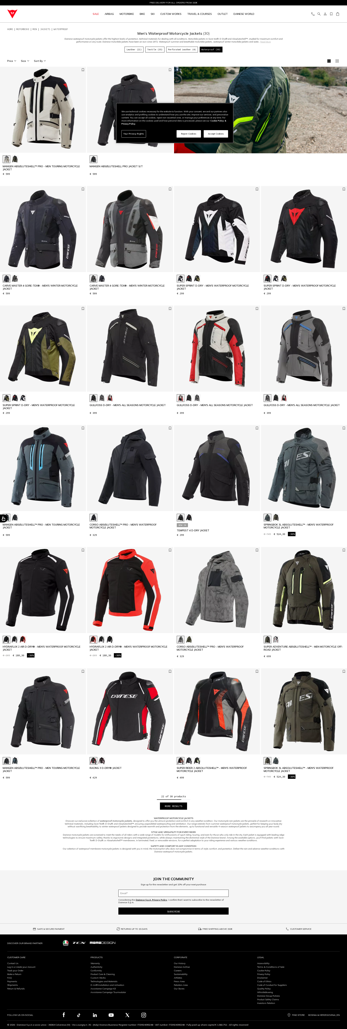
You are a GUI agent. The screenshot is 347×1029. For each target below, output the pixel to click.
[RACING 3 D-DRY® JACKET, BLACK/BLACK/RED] (93, 761)
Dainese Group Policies (268, 995)
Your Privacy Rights (133, 134)
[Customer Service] (313, 14)
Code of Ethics (264, 981)
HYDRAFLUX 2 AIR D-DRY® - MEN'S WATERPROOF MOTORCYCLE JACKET (41, 648)
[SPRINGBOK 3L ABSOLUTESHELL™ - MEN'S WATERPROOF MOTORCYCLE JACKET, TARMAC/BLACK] (275, 517)
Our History (179, 963)
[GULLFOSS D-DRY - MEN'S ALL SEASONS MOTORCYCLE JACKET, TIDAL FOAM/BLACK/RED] (109, 398)
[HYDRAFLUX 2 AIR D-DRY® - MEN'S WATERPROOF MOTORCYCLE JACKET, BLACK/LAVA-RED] (23, 639)
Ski (153, 14)
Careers (178, 970)
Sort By (38, 61)
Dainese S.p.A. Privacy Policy (151, 899)
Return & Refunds (16, 988)
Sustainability (180, 974)
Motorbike (127, 14)
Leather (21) (134, 49)
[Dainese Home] (34, 13)
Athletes (178, 977)
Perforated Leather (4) (182, 49)
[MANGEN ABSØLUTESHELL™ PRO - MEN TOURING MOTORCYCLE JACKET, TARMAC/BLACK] (14, 159)
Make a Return (14, 974)
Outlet (223, 14)
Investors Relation (266, 1003)
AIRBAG (109, 14)
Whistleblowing (265, 992)
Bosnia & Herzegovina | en (324, 1015)
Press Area (179, 981)
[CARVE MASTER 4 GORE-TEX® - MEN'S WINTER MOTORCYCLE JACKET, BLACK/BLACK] (6, 278)
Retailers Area (181, 985)
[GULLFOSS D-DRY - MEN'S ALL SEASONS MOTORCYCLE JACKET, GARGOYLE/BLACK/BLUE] (101, 398)
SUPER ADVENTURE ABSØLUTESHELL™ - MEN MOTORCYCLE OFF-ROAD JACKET (303, 648)
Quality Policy (264, 988)
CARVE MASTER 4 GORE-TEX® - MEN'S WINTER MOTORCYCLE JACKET (40, 287)
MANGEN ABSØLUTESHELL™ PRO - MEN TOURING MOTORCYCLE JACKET (41, 168)
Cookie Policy (263, 970)
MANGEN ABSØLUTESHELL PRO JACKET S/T (116, 166)
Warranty (95, 963)
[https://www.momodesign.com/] (102, 943)
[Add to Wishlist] (83, 70)
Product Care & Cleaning (103, 974)
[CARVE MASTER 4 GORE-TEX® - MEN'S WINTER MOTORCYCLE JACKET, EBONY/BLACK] (14, 278)
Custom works (170, 14)
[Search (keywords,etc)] (319, 14)
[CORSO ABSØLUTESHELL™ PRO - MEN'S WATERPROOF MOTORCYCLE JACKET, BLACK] (93, 517)
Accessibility (263, 963)
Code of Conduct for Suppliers (272, 985)
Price (10, 61)
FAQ (9, 977)
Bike (142, 14)
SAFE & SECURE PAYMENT (51, 929)
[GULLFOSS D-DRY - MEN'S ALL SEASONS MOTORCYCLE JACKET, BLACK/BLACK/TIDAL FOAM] (93, 398)
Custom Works (98, 977)
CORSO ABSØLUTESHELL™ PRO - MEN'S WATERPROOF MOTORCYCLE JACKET (123, 526)
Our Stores (179, 988)
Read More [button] (265, 41)
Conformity (96, 970)
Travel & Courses (199, 14)
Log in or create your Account (21, 967)
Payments (12, 981)
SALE (96, 14)
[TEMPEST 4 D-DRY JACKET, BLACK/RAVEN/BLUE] (180, 517)
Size (23, 61)
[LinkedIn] (95, 1015)
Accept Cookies (216, 134)
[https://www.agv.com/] (66, 943)
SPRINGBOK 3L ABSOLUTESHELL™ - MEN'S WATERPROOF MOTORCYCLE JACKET (298, 526)
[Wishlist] (331, 14)
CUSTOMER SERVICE (300, 929)
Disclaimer (262, 977)
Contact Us (12, 963)
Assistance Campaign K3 (103, 988)
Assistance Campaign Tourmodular (108, 992)
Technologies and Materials (104, 981)
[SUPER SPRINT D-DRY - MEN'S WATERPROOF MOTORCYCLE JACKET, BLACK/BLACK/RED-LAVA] (188, 278)
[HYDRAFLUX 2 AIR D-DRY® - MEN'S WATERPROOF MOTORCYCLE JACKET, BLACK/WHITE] (6, 639)
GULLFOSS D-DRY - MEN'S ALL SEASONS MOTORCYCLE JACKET (128, 405)
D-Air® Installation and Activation (107, 985)
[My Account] (325, 14)
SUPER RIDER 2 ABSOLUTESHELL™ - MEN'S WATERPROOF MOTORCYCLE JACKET (212, 770)
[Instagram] (143, 1015)
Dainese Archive (182, 967)
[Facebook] (64, 1015)
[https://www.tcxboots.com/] (79, 943)
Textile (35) (154, 49)
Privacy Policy (263, 974)
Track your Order (15, 970)
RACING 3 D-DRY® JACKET (106, 768)
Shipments (12, 985)
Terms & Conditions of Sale (270, 967)
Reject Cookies (188, 134)
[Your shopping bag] (337, 14)
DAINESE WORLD (244, 14)
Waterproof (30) (211, 49)
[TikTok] (78, 1015)
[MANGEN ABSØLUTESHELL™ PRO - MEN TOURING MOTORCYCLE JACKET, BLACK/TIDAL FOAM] (6, 159)
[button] (82, 111)
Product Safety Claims (268, 999)
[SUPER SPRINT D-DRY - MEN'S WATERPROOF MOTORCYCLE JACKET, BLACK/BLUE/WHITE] (180, 278)
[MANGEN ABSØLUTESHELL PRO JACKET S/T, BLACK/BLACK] (93, 159)
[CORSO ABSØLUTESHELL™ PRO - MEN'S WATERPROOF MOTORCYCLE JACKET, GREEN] (188, 639)
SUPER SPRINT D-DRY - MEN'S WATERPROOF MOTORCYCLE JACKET (213, 287)
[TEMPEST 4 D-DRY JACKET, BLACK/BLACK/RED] (188, 517)
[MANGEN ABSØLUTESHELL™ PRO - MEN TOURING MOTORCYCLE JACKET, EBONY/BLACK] (14, 761)
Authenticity (96, 967)
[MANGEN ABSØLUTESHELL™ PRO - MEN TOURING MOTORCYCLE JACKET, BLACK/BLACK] (14, 517)
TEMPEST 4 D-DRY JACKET (193, 530)
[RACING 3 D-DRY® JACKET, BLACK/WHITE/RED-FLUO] (101, 761)
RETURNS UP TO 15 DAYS (134, 929)
